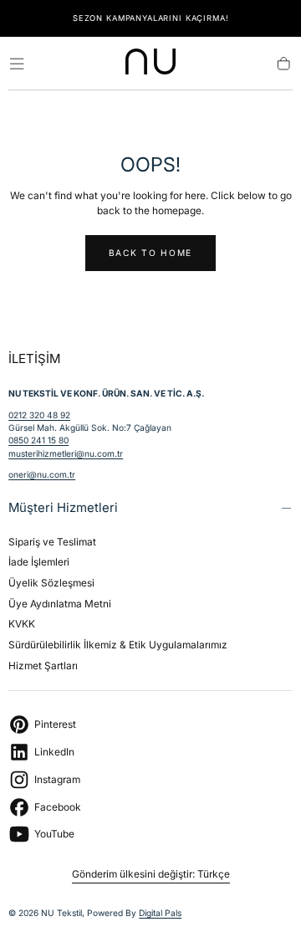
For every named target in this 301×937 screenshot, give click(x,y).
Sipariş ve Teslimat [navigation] (52, 541)
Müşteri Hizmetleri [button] (63, 507)
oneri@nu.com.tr (41, 474)
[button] (16, 63)
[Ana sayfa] (150, 64)
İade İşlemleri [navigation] (38, 562)
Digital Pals (160, 913)
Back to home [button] (150, 253)
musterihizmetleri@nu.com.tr (65, 453)
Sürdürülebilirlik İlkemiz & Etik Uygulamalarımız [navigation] (117, 644)
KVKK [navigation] (21, 623)
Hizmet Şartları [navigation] (43, 665)
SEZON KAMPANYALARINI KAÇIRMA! (151, 18)
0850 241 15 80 (38, 440)
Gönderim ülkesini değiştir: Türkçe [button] (151, 874)
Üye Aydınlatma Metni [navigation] (59, 603)
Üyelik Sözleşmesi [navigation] (51, 582)
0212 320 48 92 (39, 415)
